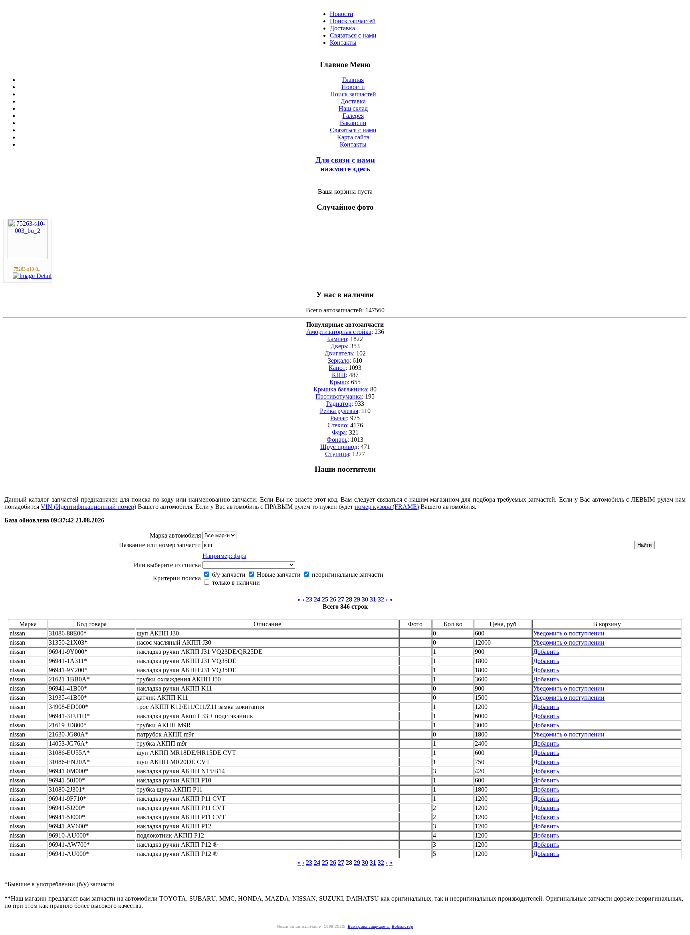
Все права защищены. (369, 926)
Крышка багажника (340, 389)
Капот (337, 367)
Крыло (338, 382)
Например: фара (224, 555)
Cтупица (337, 454)
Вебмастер (402, 926)
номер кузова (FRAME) (387, 506)
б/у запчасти (228, 574)
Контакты (343, 42)
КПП (339, 374)
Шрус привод (338, 446)
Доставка (342, 28)
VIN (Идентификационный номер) (88, 506)
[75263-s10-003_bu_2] (28, 257)
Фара (339, 432)
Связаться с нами (353, 35)
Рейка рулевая (339, 410)
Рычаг (338, 418)
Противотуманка (338, 396)
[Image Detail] (32, 275)
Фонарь (337, 439)
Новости (341, 13)
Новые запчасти (278, 574)
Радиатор (338, 403)
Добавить (546, 651)
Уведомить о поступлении (569, 633)
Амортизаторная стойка (338, 331)
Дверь (339, 346)
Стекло (337, 425)
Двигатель (339, 353)
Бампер (337, 338)
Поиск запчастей (353, 21)
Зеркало (338, 360)
